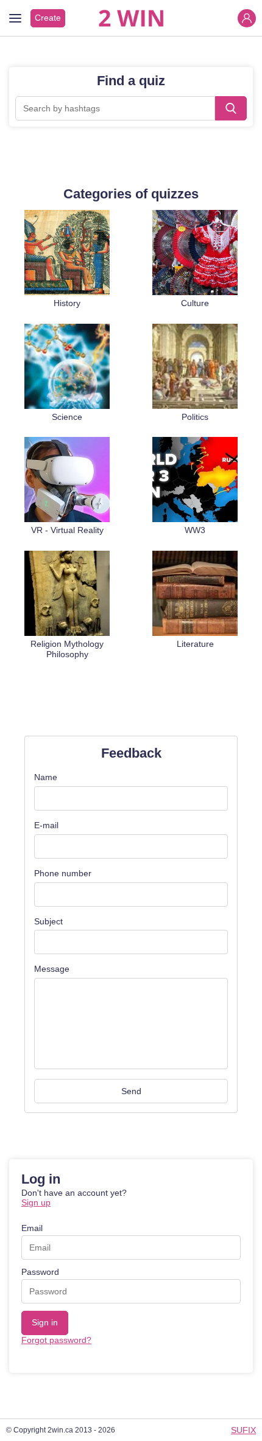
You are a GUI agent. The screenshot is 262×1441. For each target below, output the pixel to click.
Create (48, 18)
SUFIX (243, 1430)
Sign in (45, 1322)
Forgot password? (56, 1340)
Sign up (36, 1202)
